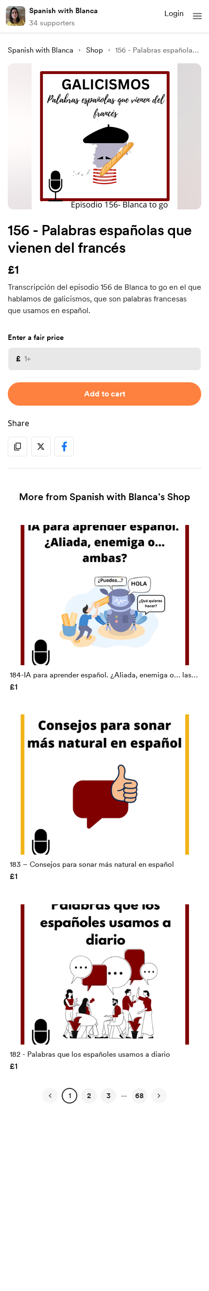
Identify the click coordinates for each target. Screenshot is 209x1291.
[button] (197, 16)
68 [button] (139, 1095)
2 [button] (89, 1095)
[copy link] (17, 446)
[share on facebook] (64, 446)
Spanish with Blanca (63, 10)
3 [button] (108, 1095)
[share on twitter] (41, 446)
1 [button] (70, 1095)
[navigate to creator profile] (15, 16)
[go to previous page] (50, 1096)
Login (174, 13)
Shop (94, 50)
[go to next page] (159, 1096)
